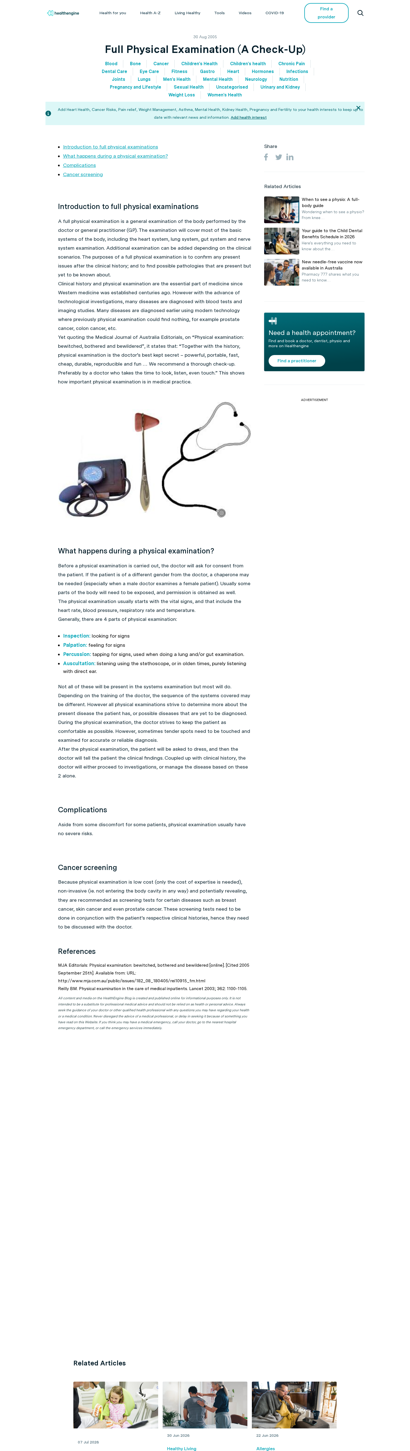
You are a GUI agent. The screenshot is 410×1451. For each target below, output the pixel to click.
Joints (118, 79)
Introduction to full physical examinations (110, 147)
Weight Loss (181, 95)
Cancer (161, 63)
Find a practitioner (297, 360)
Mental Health (218, 79)
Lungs (144, 79)
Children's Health (199, 63)
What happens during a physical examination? (115, 156)
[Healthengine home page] (63, 13)
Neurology (256, 79)
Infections (297, 71)
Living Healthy (187, 13)
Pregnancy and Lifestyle (135, 87)
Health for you (112, 13)
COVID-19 (275, 13)
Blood (111, 63)
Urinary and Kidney (280, 87)
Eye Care (149, 71)
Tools (219, 13)
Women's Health (225, 95)
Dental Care (114, 71)
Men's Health (176, 79)
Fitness (179, 71)
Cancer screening (83, 174)
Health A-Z (150, 13)
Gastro (207, 71)
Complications (79, 165)
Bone (135, 63)
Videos (245, 13)
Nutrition (288, 79)
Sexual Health (189, 87)
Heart (233, 71)
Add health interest (249, 117)
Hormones (263, 71)
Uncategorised (232, 87)
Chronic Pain (291, 63)
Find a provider (326, 13)
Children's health (248, 63)
